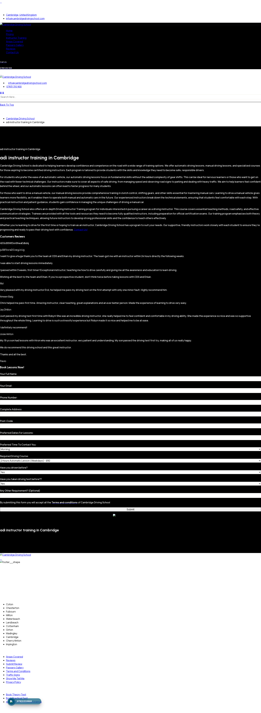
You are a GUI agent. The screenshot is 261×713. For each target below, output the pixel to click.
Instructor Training (16, 38)
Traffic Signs (13, 675)
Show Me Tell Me (15, 678)
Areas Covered (14, 41)
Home (9, 30)
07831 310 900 (14, 86)
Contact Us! (81, 229)
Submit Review (14, 664)
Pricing (10, 34)
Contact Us (12, 52)
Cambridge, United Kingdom (21, 15)
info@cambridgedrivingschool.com (25, 18)
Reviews (10, 48)
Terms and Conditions (18, 671)
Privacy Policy (13, 682)
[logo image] (15, 77)
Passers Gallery (15, 45)
